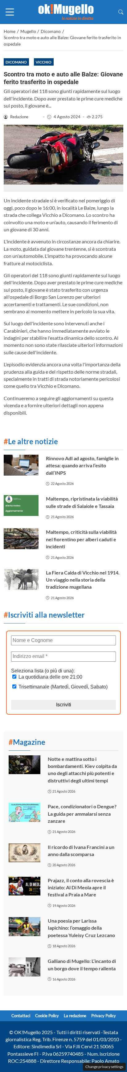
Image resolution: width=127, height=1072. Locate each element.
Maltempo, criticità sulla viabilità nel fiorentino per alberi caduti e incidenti (81, 539)
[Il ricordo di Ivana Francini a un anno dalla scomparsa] (24, 853)
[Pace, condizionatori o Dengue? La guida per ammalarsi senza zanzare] (24, 812)
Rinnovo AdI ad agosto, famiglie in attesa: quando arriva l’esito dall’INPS (82, 465)
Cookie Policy (47, 1015)
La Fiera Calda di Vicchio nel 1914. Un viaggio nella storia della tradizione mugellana (83, 580)
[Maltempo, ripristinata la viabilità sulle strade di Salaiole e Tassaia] (21, 505)
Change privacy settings (104, 1066)
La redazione (75, 1015)
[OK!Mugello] (66, 11)
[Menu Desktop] (10, 12)
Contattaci (20, 1015)
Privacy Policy (103, 1015)
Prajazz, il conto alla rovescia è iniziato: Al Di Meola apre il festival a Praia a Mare (81, 887)
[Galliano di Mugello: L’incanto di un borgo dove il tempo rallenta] (24, 967)
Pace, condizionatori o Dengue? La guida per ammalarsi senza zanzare (82, 813)
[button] (120, 12)
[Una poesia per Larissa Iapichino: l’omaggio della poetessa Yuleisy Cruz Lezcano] (24, 926)
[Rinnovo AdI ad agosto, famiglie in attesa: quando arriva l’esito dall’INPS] (21, 465)
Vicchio (43, 62)
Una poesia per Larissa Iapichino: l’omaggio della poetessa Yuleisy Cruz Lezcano (81, 928)
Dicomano (16, 62)
